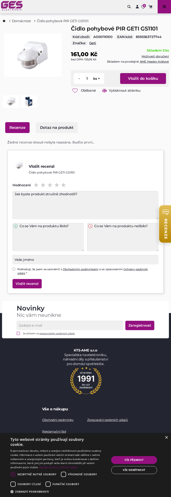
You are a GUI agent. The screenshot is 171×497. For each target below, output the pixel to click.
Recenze (17, 127)
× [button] (166, 437)
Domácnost (21, 21)
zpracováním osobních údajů (57, 333)
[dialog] (85, 465)
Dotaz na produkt (57, 127)
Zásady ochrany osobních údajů (58, 467)
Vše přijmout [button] (133, 460)
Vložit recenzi (27, 284)
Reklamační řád (54, 432)
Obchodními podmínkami (80, 269)
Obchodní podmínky (58, 420)
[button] (58, 491)
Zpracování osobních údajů (107, 420)
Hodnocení (22, 185)
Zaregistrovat (139, 325)
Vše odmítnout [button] (134, 470)
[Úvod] (4, 21)
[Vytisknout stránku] (104, 90)
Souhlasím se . (49, 333)
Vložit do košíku (143, 78)
